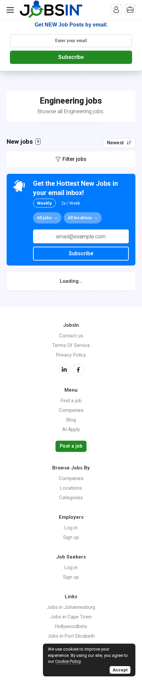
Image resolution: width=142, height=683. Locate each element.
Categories (71, 498)
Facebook (78, 369)
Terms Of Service (71, 345)
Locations (71, 488)
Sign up (71, 537)
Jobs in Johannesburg (71, 607)
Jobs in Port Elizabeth (71, 636)
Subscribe (71, 57)
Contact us (71, 336)
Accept (120, 669)
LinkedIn (64, 369)
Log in (71, 528)
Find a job (71, 401)
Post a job (71, 446)
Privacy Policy (71, 355)
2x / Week (70, 203)
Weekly (44, 203)
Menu (12, 10)
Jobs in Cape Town (71, 617)
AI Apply (71, 429)
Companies (71, 410)
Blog (71, 420)
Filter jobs (74, 159)
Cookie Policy (68, 661)
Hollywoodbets (71, 626)
